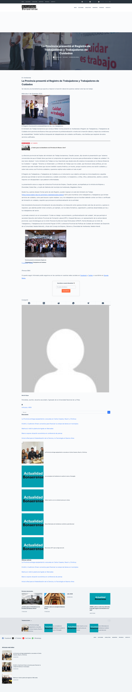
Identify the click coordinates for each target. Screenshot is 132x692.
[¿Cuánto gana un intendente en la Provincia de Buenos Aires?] (32, 599)
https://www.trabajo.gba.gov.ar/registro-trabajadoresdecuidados (43, 195)
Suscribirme (66, 290)
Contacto (53, 1)
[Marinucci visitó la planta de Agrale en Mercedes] (7, 679)
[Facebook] (29, 303)
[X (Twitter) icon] (22, 405)
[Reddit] (58, 303)
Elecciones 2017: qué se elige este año (54, 547)
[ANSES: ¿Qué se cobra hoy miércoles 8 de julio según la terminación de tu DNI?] (100, 599)
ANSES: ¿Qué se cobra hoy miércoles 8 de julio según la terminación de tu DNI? (100, 608)
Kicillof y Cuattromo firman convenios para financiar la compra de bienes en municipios (50, 424)
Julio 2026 (70, 594)
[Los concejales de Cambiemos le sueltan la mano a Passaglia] (33, 476)
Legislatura (34, 1)
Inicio (23, 1)
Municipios (41, 1)
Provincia (47, 1)
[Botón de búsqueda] (108, 412)
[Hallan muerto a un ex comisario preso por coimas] (33, 500)
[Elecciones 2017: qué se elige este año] (33, 548)
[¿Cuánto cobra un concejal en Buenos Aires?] (54, 599)
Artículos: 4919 (26, 407)
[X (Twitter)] (44, 303)
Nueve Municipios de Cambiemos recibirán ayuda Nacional (59, 524)
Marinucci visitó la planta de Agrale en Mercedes (37, 428)
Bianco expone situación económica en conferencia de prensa (42, 433)
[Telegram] (88, 303)
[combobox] (64, 412)
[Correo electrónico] (103, 303)
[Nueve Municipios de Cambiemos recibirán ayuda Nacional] (33, 524)
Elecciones (28, 1)
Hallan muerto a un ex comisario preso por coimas (57, 500)
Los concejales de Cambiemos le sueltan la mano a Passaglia (60, 476)
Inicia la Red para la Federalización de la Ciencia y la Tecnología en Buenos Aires (48, 438)
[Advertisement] (66, 22)
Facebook (25, 263)
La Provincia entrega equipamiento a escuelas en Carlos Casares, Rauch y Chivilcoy (49, 419)
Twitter (30, 263)
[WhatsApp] (73, 303)
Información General (74, 57)
